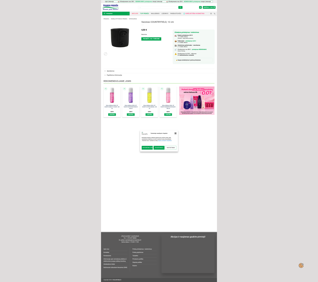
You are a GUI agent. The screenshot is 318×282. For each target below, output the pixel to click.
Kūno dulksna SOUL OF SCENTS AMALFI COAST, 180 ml (112, 107)
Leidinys (165, 13)
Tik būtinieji (159, 147)
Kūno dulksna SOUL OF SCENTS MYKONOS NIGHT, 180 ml (131, 107)
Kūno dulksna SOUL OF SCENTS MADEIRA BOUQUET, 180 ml (168, 107)
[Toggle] (105, 71)
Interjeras (133, 19)
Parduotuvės (175, 13)
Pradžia (106, 19)
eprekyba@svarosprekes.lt (133, 240)
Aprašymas (110, 71)
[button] (175, 133)
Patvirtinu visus (148, 147)
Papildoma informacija (114, 75)
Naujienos (155, 13)
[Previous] (106, 152)
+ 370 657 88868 (131, 238)
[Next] (173, 152)
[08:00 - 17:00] (211, 13)
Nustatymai (171, 147)
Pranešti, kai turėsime (151, 39)
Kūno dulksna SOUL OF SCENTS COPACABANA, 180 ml (149, 107)
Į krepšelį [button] (112, 114)
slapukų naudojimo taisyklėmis (165, 140)
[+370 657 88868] (215, 13)
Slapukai (301, 265)
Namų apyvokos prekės (119, 19)
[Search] (180, 7)
